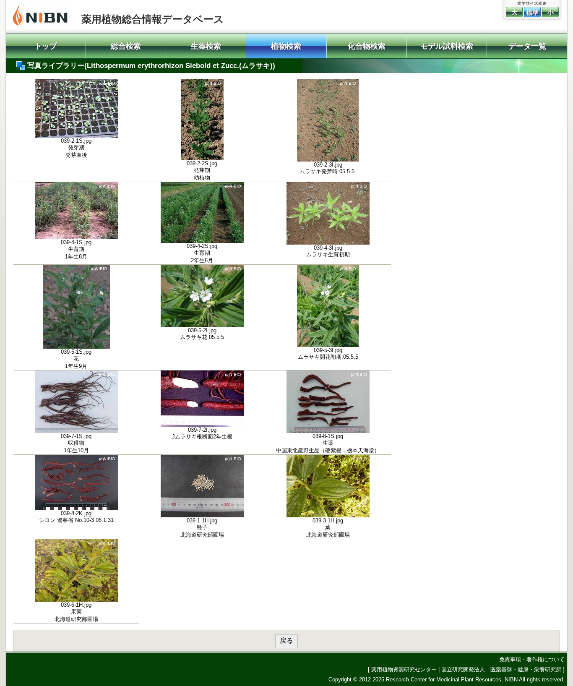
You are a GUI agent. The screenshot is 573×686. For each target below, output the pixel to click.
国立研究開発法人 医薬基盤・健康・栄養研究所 (501, 669)
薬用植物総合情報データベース (152, 19)
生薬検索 (206, 46)
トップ (45, 46)
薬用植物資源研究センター (404, 669)
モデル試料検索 (446, 46)
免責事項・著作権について (532, 659)
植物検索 (286, 46)
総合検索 (126, 46)
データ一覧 (527, 46)
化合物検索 (366, 46)
